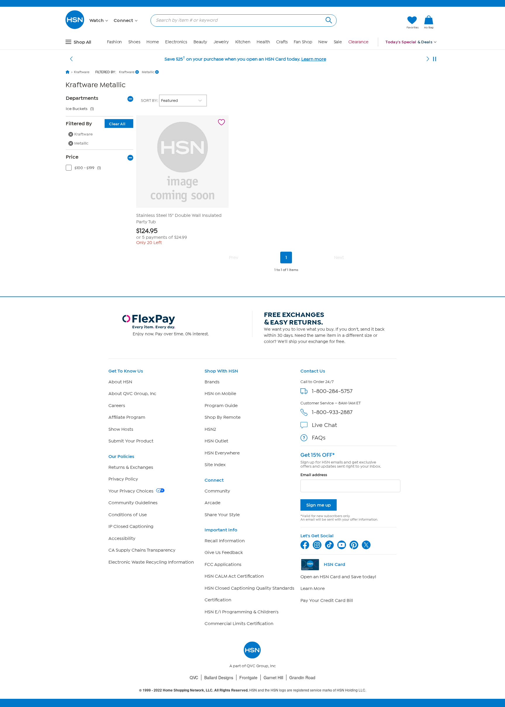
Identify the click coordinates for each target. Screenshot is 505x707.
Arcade (212, 502)
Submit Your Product (130, 441)
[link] (428, 23)
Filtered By (95, 123)
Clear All (117, 123)
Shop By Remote (223, 417)
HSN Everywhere (222, 453)
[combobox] (241, 20)
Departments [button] (82, 98)
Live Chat (324, 425)
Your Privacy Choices (131, 491)
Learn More (312, 588)
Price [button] (72, 157)
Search (328, 19)
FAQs (319, 437)
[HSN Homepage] (67, 72)
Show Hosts (120, 429)
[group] (182, 233)
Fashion (114, 42)
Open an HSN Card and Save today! (338, 576)
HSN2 (210, 429)
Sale (338, 42)
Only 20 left (149, 243)
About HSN (120, 382)
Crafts (281, 42)
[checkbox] (100, 169)
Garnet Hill (273, 677)
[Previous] (71, 59)
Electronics (176, 42)
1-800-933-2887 (332, 412)
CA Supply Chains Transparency (141, 550)
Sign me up (318, 505)
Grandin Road (302, 677)
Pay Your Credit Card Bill (326, 600)
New (322, 42)
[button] (374, 23)
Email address (313, 474)
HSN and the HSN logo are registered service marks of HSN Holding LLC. (252, 690)
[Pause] (434, 59)
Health (263, 42)
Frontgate (248, 677)
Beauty (200, 42)
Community (217, 491)
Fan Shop (303, 42)
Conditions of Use (127, 514)
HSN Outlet (216, 441)
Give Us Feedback (224, 552)
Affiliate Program (126, 417)
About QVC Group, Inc (132, 393)
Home (152, 42)
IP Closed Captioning (130, 526)
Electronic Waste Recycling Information (151, 562)
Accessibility (121, 538)
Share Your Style (222, 514)
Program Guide (221, 405)
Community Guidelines (133, 502)
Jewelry (221, 42)
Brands (212, 382)
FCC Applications (223, 564)
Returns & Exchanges (130, 467)
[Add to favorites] (221, 122)
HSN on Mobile (220, 393)
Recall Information (225, 540)
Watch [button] (97, 20)
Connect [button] (124, 20)
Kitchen (242, 42)
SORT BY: (150, 100)
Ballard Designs (218, 677)
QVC (194, 677)
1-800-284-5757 (332, 391)
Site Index (215, 464)
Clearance (358, 42)
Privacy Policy (123, 479)
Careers (116, 405)
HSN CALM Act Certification (234, 576)
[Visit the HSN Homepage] (75, 27)
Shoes (134, 42)
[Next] (427, 59)
